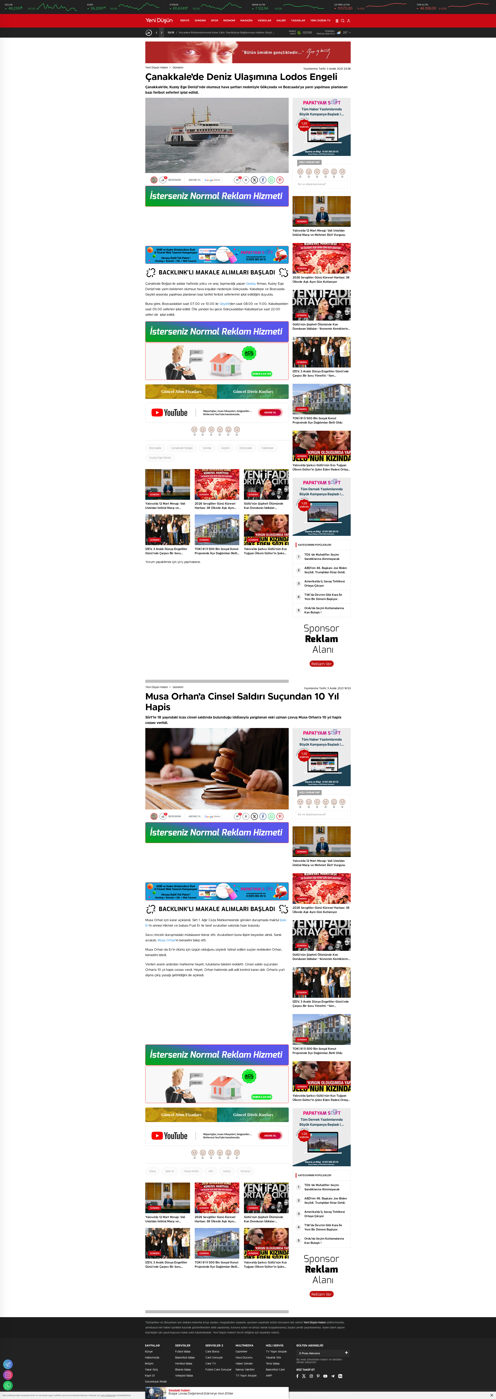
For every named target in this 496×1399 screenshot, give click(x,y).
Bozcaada (155, 448)
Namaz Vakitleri (245, 1369)
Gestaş (251, 283)
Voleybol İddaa (184, 1375)
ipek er (170, 1171)
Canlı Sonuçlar (214, 1357)
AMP (269, 1375)
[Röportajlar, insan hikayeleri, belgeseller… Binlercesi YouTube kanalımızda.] (217, 421)
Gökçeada (245, 448)
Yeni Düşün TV (320, 20)
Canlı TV (210, 1363)
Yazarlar (298, 20)
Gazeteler (241, 1351)
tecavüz (245, 1171)
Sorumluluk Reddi (156, 1381)
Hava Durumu (244, 1357)
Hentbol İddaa (183, 1363)
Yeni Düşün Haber (156, 67)
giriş (180, 562)
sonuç (227, 1171)
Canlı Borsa (212, 1351)
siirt (211, 1171)
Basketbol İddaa (185, 1357)
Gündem (200, 20)
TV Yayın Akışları (246, 1375)
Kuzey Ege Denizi (160, 458)
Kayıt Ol (150, 1375)
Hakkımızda (152, 1357)
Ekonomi (229, 20)
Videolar (264, 20)
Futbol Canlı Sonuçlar (218, 1369)
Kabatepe (267, 448)
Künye (149, 1351)
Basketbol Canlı (275, 1369)
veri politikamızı (108, 1395)
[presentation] (156, 33)
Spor (214, 20)
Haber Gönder (244, 1363)
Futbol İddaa (182, 1351)
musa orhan (191, 1171)
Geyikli (224, 303)
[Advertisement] (217, 227)
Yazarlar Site (273, 1357)
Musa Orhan (166, 940)
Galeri (281, 20)
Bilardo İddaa (183, 1369)
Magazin (246, 20)
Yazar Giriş (151, 1369)
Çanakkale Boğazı (182, 448)
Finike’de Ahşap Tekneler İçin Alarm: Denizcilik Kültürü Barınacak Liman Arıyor (225, 32)
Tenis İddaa (272, 1363)
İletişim (149, 1363)
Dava (152, 1171)
